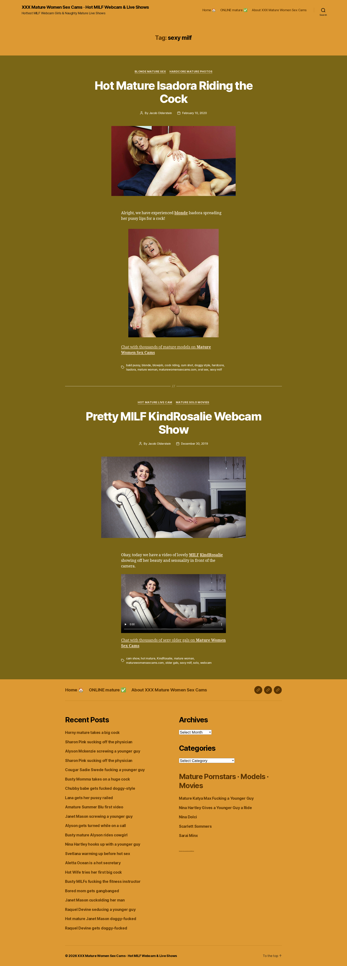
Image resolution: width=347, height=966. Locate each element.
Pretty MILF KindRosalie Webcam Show (173, 422)
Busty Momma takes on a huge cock (97, 779)
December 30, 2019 (194, 443)
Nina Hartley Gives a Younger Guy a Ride (215, 807)
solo (196, 662)
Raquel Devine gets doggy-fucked (96, 928)
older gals (171, 662)
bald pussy (133, 365)
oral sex (203, 369)
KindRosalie (164, 658)
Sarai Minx (188, 835)
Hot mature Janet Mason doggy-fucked (100, 918)
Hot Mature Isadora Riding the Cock (173, 92)
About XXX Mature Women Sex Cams (279, 10)
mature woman (147, 369)
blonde (146, 365)
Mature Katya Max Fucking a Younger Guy (216, 798)
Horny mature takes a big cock (92, 732)
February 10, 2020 (194, 113)
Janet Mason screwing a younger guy (99, 816)
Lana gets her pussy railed (89, 798)
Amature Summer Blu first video (94, 807)
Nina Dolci (188, 817)
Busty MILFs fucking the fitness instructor (103, 881)
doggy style (202, 365)
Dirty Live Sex (181, 850)
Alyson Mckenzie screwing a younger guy (102, 751)
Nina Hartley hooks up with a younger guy (102, 844)
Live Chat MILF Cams (191, 850)
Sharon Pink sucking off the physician (98, 742)
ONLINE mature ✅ (233, 10)
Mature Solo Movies (192, 402)
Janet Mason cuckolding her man (95, 900)
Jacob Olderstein (160, 113)
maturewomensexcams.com (177, 369)
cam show (132, 658)
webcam (206, 662)
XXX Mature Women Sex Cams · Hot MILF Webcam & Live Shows (85, 7)
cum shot (187, 365)
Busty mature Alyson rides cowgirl (96, 835)
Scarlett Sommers (195, 826)
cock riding (172, 365)
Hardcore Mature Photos (191, 71)
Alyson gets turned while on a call (95, 825)
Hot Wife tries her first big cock (93, 872)
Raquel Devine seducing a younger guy (100, 909)
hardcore (218, 365)
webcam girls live (185, 850)
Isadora (131, 369)
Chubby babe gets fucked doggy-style (100, 788)
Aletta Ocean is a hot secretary (93, 863)
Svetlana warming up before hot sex (97, 853)
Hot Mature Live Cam (155, 402)
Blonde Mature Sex (150, 71)
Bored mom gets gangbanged (92, 891)
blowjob (158, 365)
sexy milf (216, 369)
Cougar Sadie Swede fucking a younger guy (105, 770)
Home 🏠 (209, 10)
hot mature (148, 658)
